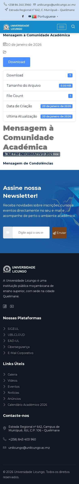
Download (16, 62)
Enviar (61, 233)
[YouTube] (30, 17)
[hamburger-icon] (61, 27)
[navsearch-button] (73, 27)
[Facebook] (23, 17)
